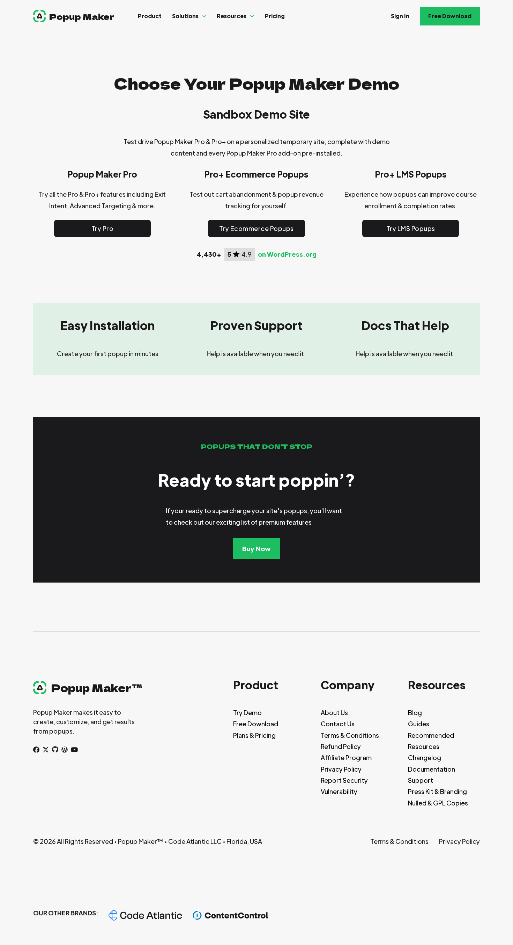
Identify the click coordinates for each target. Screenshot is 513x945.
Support (420, 780)
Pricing (275, 16)
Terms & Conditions (350, 735)
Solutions (185, 16)
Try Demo (247, 712)
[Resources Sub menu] (252, 16)
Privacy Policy (341, 769)
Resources (231, 16)
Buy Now (256, 549)
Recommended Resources (431, 740)
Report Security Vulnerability (344, 785)
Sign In (400, 16)
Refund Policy (341, 746)
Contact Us (338, 724)
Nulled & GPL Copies (438, 803)
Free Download (449, 16)
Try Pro (102, 228)
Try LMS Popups (410, 228)
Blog (415, 712)
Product (150, 16)
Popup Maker (81, 16)
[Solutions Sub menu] (204, 16)
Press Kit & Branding (437, 791)
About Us (334, 712)
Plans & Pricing (254, 735)
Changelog (424, 757)
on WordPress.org (287, 254)
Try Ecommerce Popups (256, 228)
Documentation (431, 769)
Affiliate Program (346, 757)
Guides (418, 724)
